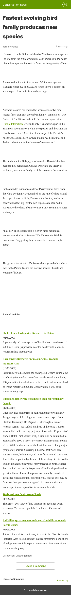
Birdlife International (13, 123)
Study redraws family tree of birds (22, 494)
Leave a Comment (36, 565)
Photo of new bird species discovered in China (28, 333)
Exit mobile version (36, 590)
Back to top (62, 580)
